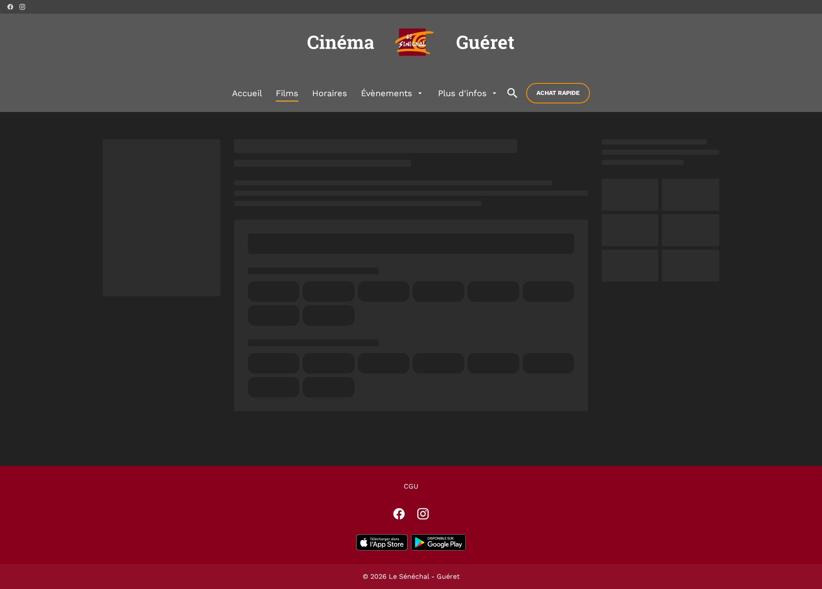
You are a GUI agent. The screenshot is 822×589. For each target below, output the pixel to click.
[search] (512, 93)
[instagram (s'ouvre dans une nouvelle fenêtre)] (22, 6)
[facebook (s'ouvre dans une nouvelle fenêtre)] (10, 6)
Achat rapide (558, 92)
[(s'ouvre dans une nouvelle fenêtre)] (382, 542)
